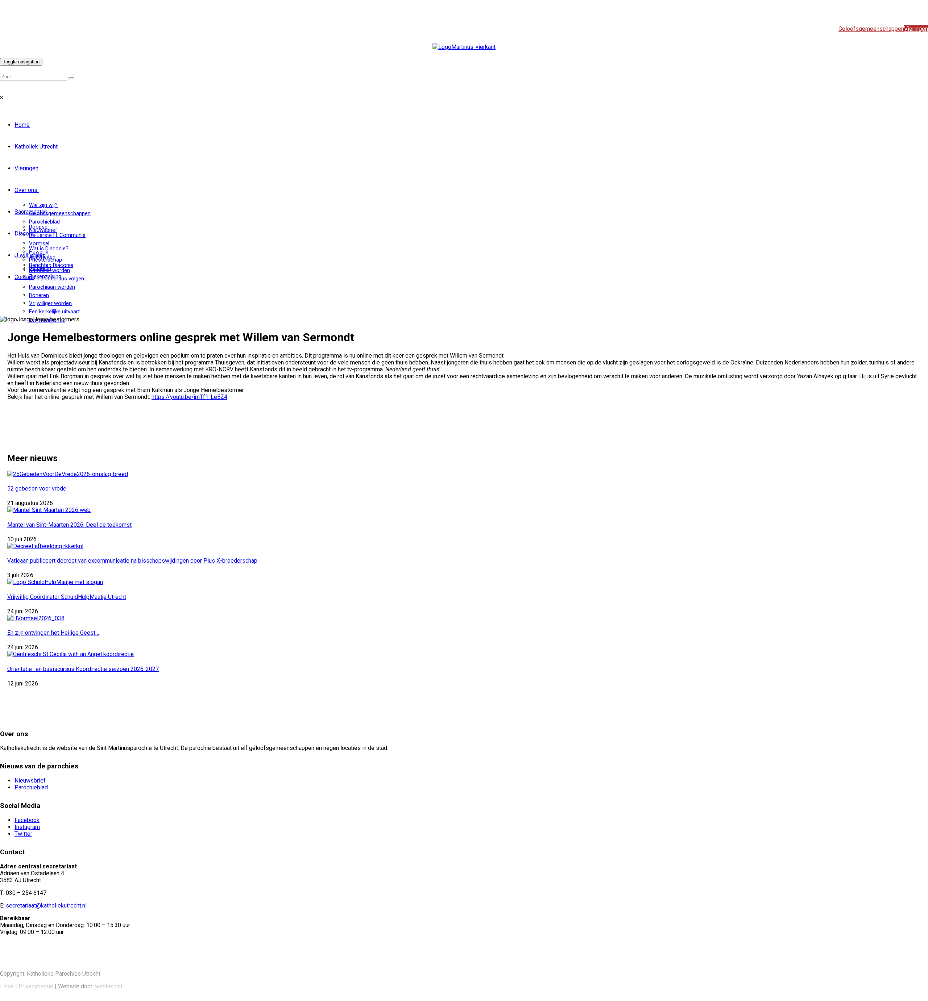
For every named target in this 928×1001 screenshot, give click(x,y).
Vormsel (39, 243)
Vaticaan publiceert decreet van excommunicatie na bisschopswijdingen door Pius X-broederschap (132, 560)
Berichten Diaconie (51, 265)
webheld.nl (108, 986)
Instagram (27, 826)
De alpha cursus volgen (56, 278)
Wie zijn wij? (43, 205)
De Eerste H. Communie (57, 235)
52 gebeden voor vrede (36, 488)
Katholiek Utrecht (36, 146)
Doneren (39, 295)
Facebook (27, 820)
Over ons (25, 190)
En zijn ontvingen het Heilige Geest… (53, 632)
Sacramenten (30, 211)
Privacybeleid (35, 986)
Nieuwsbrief (30, 780)
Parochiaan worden (52, 287)
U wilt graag (29, 255)
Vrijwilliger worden (50, 303)
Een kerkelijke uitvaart (54, 311)
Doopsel (39, 227)
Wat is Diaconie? (49, 248)
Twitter (23, 833)
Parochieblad (44, 221)
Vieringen (26, 168)
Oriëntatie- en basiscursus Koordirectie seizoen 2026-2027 (83, 669)
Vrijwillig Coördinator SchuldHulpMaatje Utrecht (66, 596)
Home (22, 124)
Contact (24, 277)
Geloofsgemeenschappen (60, 213)
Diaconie (25, 233)
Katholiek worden (49, 270)
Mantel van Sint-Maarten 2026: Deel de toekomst (69, 524)
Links (7, 986)
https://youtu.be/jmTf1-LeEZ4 (189, 396)
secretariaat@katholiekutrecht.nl (46, 905)
